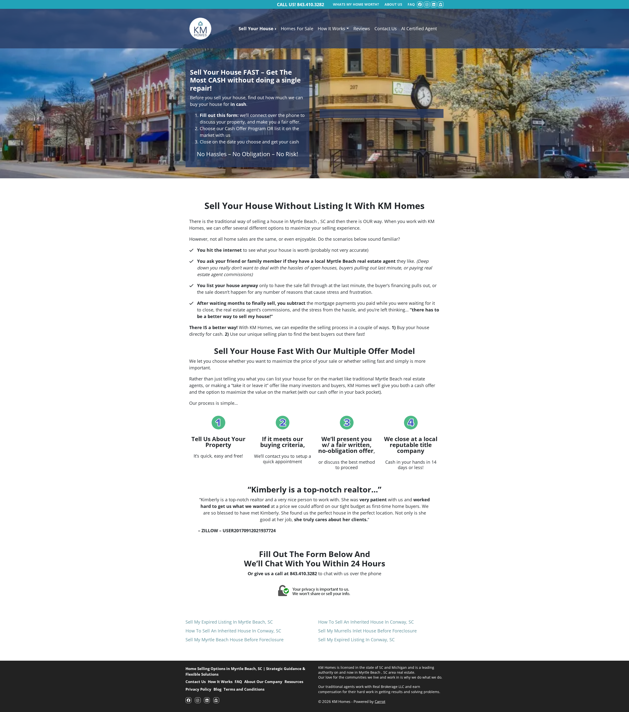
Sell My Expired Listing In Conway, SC (356, 639)
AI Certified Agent (419, 28)
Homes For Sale (297, 28)
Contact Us (385, 28)
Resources (294, 681)
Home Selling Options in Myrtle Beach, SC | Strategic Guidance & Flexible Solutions (245, 671)
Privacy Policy (198, 689)
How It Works (331, 28)
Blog (217, 689)
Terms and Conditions (244, 689)
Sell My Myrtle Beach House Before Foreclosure (235, 639)
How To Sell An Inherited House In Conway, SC (233, 631)
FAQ (238, 681)
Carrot (380, 701)
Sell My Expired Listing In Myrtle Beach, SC (229, 622)
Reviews (361, 28)
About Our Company (263, 681)
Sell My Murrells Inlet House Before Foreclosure (367, 631)
